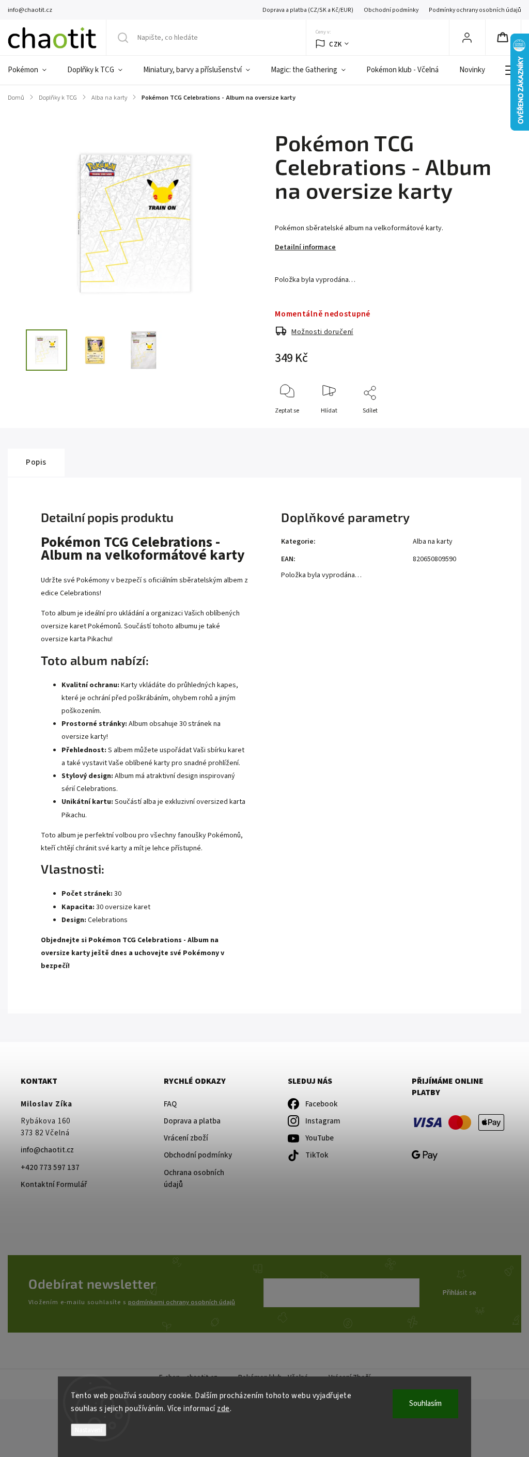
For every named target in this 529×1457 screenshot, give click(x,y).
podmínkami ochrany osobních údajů (181, 1302)
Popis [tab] (36, 462)
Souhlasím (425, 1403)
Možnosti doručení (322, 332)
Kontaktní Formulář (54, 1184)
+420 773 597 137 (50, 1167)
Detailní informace (305, 247)
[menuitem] (32, 70)
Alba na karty (433, 541)
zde (223, 1408)
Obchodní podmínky (391, 10)
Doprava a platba (192, 1121)
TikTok (317, 1155)
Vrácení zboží (186, 1138)
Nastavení (88, 1430)
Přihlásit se (459, 1293)
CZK (335, 44)
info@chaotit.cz (47, 1150)
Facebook (321, 1104)
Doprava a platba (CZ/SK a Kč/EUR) (307, 10)
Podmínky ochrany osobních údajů (475, 10)
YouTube (319, 1138)
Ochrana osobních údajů (194, 1178)
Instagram (322, 1121)
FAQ (170, 1104)
